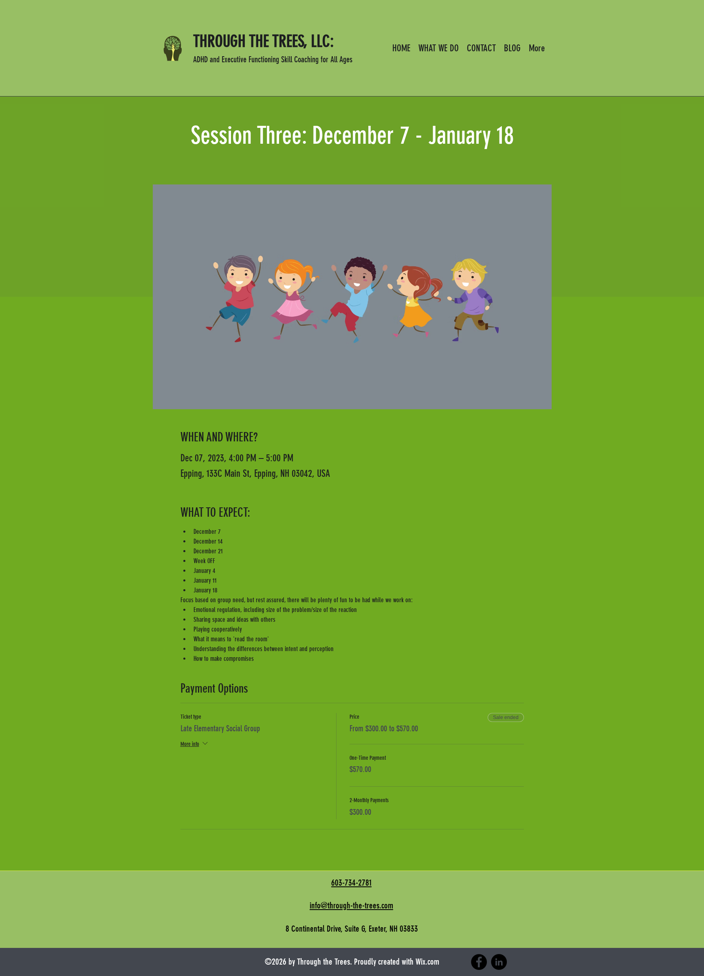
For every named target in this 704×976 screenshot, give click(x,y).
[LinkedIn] (499, 962)
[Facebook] (479, 962)
